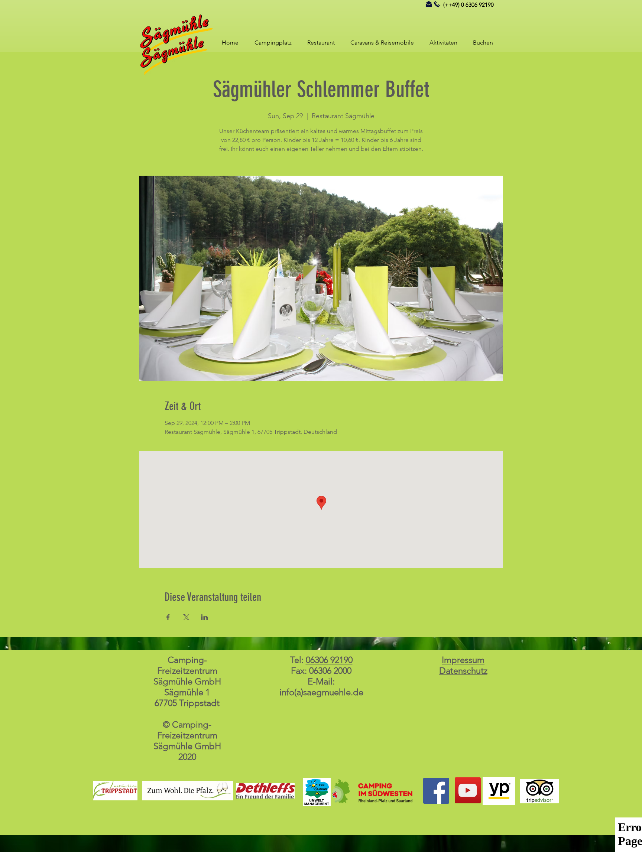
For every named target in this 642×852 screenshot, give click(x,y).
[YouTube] (468, 790)
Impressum (463, 659)
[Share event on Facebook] (168, 617)
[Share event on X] (186, 617)
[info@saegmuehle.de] (428, 4)
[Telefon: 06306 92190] (437, 4)
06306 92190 (329, 659)
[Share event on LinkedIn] (204, 617)
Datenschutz (463, 670)
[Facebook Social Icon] (436, 791)
